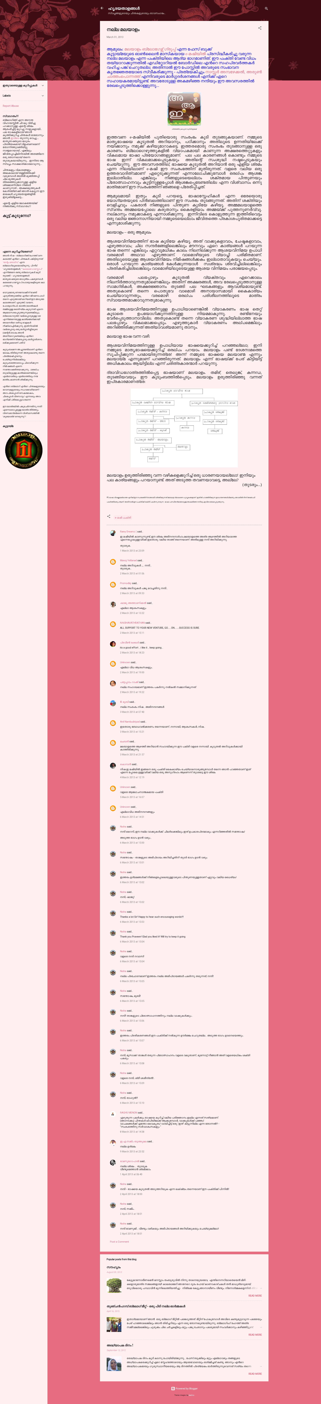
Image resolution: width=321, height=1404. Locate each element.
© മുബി (124, 701)
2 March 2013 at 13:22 (132, 613)
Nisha (123, 826)
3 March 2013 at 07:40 (132, 711)
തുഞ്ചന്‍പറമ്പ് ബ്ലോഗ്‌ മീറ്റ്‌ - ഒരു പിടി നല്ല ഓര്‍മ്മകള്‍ (146, 1306)
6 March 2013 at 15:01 (132, 862)
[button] (260, 28)
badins (191, 1395)
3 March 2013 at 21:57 (132, 754)
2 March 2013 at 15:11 (132, 632)
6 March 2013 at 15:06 (132, 1020)
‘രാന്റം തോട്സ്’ (11, 262)
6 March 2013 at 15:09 (132, 1083)
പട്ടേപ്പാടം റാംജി (129, 682)
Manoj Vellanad (128, 560)
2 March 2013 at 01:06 (132, 573)
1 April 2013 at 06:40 (131, 1174)
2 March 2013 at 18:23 (132, 652)
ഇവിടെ (15, 138)
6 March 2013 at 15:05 (132, 981)
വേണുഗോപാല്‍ (129, 1161)
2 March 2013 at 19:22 (132, 692)
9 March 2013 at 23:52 (132, 1151)
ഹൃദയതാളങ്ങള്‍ (124, 8)
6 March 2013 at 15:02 (132, 882)
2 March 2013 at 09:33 (132, 593)
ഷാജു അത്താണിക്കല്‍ (133, 603)
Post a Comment (119, 1241)
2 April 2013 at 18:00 (131, 1194)
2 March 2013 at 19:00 (132, 672)
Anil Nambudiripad (130, 721)
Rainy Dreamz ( (128, 531)
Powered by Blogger (186, 1388)
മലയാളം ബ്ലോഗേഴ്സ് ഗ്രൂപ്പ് (150, 49)
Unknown (125, 662)
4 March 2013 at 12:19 (132, 777)
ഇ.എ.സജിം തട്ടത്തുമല (133, 1141)
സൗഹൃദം (114, 1267)
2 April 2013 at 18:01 (131, 1213)
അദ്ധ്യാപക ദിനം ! (120, 1345)
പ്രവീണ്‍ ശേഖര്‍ (129, 642)
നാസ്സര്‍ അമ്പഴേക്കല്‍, (225, 72)
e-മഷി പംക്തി (123, 517)
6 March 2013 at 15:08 (132, 1063)
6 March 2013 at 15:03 (132, 921)
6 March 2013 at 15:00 (132, 842)
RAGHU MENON (128, 1112)
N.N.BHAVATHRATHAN (132, 622)
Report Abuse (11, 105)
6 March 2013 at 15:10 (132, 1102)
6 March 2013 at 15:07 (132, 1040)
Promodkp (125, 583)
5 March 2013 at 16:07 (132, 797)
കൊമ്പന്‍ (125, 764)
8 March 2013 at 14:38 (132, 1131)
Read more (255, 1295)
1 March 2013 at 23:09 (132, 550)
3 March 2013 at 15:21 (132, 731)
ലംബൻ (124, 741)
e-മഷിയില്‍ (196, 54)
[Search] (266, 9)
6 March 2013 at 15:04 (132, 941)
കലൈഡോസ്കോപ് (32, 269)
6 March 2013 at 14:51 (132, 816)
